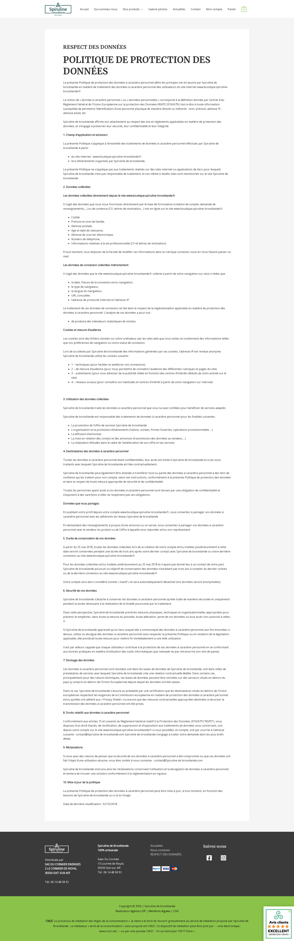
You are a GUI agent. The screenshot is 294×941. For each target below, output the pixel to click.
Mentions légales (159, 911)
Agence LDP (138, 911)
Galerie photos (158, 9)
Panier (232, 9)
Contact (196, 9)
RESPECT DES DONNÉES (166, 854)
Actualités (179, 9)
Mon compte (214, 9)
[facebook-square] (210, 858)
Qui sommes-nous (105, 9)
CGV (176, 911)
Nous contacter (160, 850)
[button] (289, 911)
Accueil (84, 9)
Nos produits (131, 9)
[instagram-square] (224, 858)
